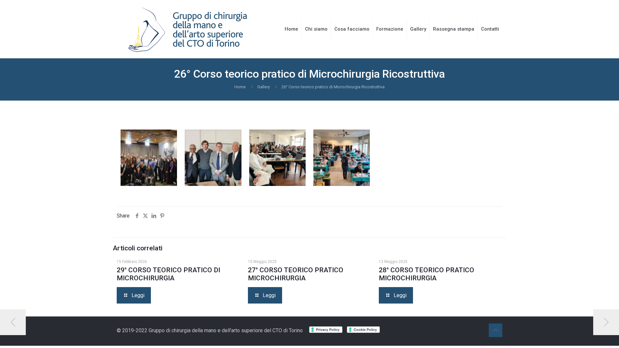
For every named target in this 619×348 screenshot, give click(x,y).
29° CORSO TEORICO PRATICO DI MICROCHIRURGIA (168, 274)
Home (240, 86)
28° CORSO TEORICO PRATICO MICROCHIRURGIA (426, 274)
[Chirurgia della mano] (187, 29)
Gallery (263, 86)
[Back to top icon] (495, 330)
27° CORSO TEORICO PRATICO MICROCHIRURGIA (295, 274)
